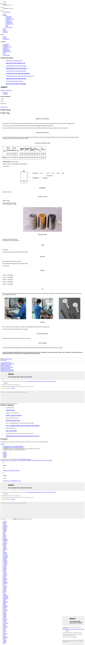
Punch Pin (8, 20)
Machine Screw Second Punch (7, 369)
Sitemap (28, 459)
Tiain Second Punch (22, 460)
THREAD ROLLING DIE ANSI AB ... (16, 78)
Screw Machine (9, 27)
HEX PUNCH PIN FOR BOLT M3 (15, 63)
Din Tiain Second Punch (6, 365)
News (4, 28)
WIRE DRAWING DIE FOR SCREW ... (17, 68)
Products (5, 15)
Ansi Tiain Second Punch (6, 362)
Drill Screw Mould (48, 460)
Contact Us (5, 32)
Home (4, 14)
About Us (5, 31)
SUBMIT (3, 444)
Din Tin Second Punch (5, 366)
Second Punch (9, 16)
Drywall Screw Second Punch (7, 367)
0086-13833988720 (15, 470)
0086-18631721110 (7, 470)
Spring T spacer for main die (14, 415)
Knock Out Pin (9, 21)
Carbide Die (8, 17)
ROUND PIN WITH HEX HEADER (16, 84)
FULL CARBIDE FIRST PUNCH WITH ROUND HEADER (22, 425)
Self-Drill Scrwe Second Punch (7, 371)
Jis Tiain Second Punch (5, 368)
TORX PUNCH (8, 359)
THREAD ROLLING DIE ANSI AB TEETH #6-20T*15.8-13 (22, 436)
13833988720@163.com (15, 480)
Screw (7, 25)
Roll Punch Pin (40, 460)
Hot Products (24, 459)
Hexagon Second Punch (31, 460)
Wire (7, 26)
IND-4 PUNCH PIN (11, 431)
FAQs (4, 29)
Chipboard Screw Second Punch (7, 363)
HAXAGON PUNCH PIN (13, 420)
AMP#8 (5, 360)
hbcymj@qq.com (6, 12)
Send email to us (4, 107)
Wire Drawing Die (10, 23)
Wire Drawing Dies (5, 460)
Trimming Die (9, 22)
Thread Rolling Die (10, 19)
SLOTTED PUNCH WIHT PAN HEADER (18, 73)
